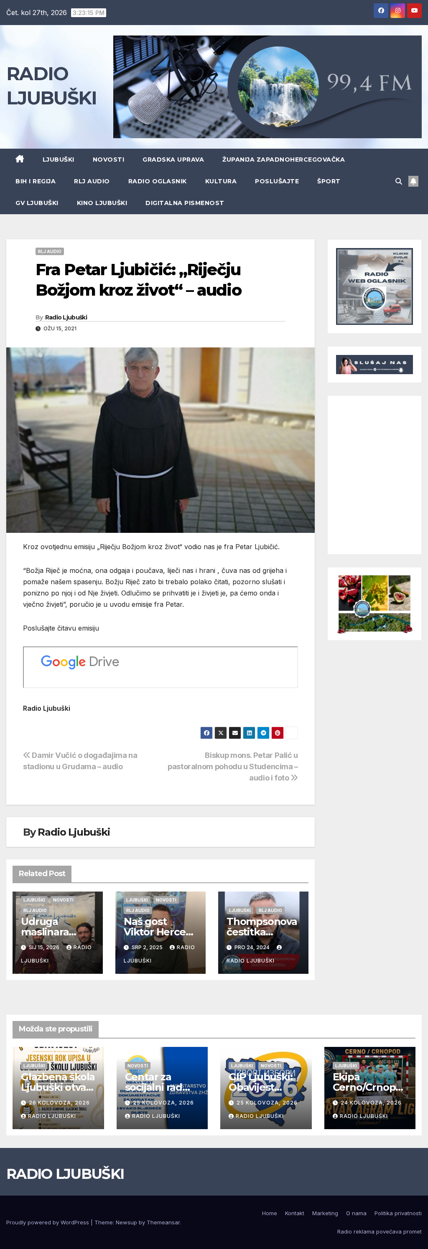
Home (269, 1213)
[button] (398, 181)
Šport (329, 181)
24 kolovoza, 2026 (371, 1103)
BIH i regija (35, 181)
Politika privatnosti (398, 1213)
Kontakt (294, 1213)
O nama (356, 1213)
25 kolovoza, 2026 (163, 1103)
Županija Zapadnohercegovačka (283, 159)
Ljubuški (58, 159)
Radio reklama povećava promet (379, 1231)
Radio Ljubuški (66, 317)
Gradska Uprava (173, 159)
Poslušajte (277, 181)
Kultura (221, 181)
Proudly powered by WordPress (48, 1222)
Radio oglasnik (157, 181)
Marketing (325, 1213)
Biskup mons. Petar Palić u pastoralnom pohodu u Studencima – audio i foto (233, 766)
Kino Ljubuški (102, 203)
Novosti (109, 159)
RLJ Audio (92, 181)
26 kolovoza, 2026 (59, 1103)
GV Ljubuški (37, 203)
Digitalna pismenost (184, 203)
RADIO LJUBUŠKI (65, 1174)
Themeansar (163, 1222)
